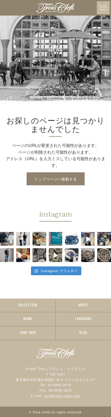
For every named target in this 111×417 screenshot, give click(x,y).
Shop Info (28, 332)
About (83, 305)
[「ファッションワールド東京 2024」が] (55, 239)
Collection (27, 305)
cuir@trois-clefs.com (62, 395)
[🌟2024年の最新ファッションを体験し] (23, 239)
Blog (83, 332)
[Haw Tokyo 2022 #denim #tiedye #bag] (88, 239)
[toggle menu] (103, 7)
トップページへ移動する (55, 178)
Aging (27, 318)
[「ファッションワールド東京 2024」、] (39, 239)
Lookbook (83, 318)
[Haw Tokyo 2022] (104, 239)
